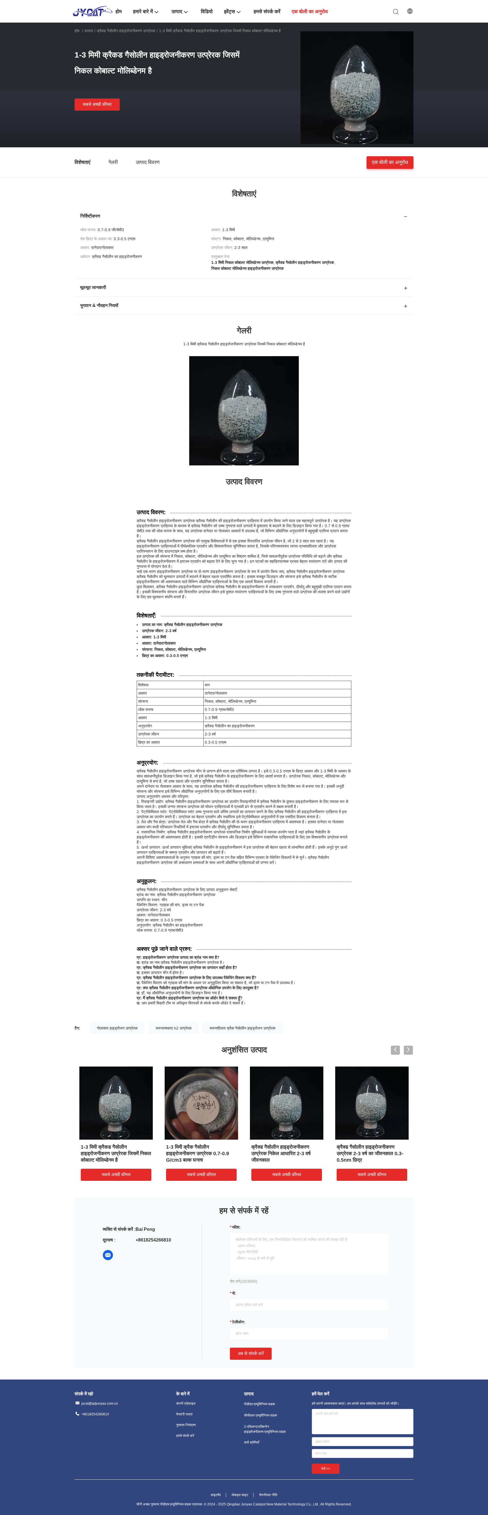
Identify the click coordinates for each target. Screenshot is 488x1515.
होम (77, 31)
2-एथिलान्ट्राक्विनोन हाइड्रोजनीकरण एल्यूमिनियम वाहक (265, 1429)
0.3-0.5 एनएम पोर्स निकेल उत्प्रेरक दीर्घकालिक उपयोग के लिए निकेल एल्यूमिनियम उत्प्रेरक (283, 1153)
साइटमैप (216, 1495)
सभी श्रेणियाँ (251, 1442)
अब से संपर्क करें (251, 1353)
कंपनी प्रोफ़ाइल (185, 1403)
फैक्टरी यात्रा (184, 1414)
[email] (108, 1255)
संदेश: (236, 1227)
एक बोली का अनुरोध (390, 162)
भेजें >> (325, 1469)
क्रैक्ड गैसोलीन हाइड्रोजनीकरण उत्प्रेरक (126, 31)
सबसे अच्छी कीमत (97, 104)
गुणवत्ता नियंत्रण (186, 1425)
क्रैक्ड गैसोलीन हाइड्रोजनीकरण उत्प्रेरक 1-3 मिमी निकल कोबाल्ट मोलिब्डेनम (111, 1153)
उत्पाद (88, 31)
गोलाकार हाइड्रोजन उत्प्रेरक (117, 1028)
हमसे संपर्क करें (185, 1436)
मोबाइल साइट (240, 1495)
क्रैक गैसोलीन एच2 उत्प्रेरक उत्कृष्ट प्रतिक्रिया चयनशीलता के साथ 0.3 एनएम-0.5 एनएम (198, 1153)
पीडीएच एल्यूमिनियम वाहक (259, 1404)
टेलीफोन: (238, 1322)
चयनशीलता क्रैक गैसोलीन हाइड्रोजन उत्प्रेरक (242, 1028)
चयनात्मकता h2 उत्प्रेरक (173, 1028)
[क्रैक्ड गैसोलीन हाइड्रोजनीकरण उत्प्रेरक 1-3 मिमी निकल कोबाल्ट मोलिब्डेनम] (116, 1103)
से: (234, 1293)
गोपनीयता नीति (268, 1495)
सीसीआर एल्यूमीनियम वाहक (260, 1415)
